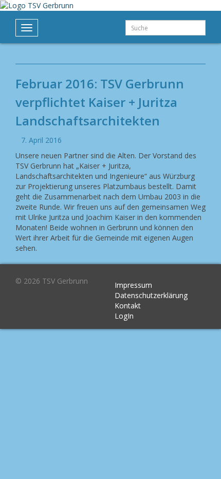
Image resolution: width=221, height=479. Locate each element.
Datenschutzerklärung (151, 295)
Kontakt (128, 305)
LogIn (124, 316)
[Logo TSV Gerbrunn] (36, 5)
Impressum (133, 285)
